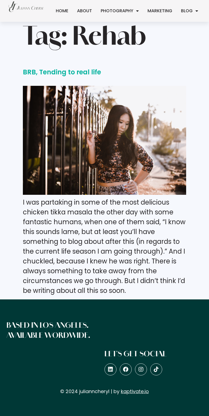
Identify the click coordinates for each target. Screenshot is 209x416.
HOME (62, 11)
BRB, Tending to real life (62, 72)
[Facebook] (126, 369)
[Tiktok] (156, 369)
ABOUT (84, 11)
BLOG (187, 11)
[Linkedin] (110, 369)
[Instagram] (141, 369)
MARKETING (159, 11)
